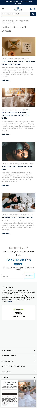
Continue (10, 394)
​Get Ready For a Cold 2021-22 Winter (17, 217)
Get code (29, 275)
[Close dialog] (35, 381)
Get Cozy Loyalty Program (13, 366)
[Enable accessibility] (4, 403)
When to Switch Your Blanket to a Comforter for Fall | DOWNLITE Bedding (15, 115)
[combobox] (18, 14)
